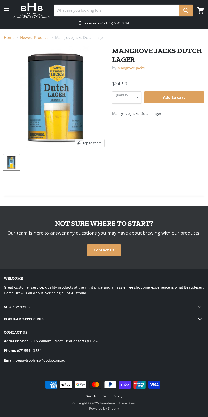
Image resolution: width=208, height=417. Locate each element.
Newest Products (34, 37)
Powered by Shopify (104, 408)
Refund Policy (112, 396)
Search (91, 396)
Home (9, 37)
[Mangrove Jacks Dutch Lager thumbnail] (11, 162)
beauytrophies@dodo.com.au (40, 360)
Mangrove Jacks (131, 67)
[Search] (186, 10)
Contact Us (104, 249)
